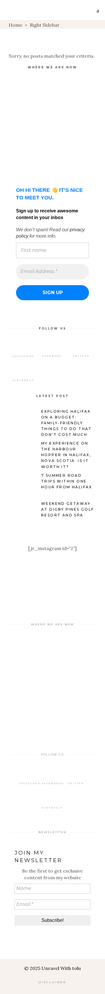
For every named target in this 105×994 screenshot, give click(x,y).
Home (15, 25)
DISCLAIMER (52, 982)
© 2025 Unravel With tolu (52, 968)
